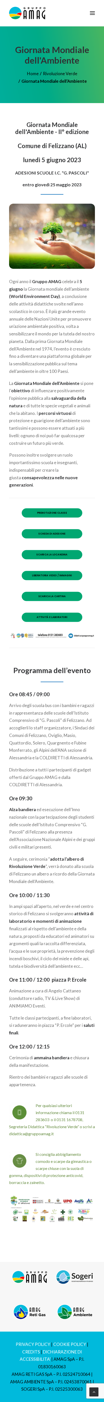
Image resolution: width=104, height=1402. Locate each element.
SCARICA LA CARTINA (52, 596)
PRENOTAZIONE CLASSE (52, 513)
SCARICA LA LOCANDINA (51, 554)
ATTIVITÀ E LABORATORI (52, 617)
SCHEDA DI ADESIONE (51, 534)
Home (33, 73)
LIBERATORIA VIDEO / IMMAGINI (52, 575)
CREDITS (31, 1351)
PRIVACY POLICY (33, 1344)
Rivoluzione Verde (60, 73)
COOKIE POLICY (69, 1344)
